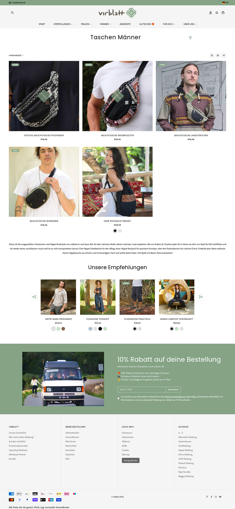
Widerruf (126, 441)
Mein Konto (70, 441)
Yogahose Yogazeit (97, 319)
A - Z (180, 432)
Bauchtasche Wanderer (44, 221)
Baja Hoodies (184, 472)
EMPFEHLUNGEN (62, 24)
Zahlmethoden (72, 432)
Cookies (125, 450)
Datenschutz (128, 437)
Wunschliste (71, 446)
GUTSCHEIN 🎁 (146, 24)
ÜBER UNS (189, 24)
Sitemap (125, 454)
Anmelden (70, 450)
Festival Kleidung (186, 463)
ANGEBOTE (125, 24)
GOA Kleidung (184, 459)
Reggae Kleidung (186, 476)
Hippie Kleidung (185, 450)
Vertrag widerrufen (130, 460)
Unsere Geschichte (17, 432)
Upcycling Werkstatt (18, 450)
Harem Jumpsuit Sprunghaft (176, 319)
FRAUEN (85, 24)
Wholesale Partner (17, 454)
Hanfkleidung (184, 446)
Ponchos (182, 467)
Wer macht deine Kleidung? (21, 437)
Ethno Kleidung (185, 454)
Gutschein (70, 454)
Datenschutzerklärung (175, 396)
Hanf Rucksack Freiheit (117, 221)
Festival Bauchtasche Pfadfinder (44, 135)
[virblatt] (117, 12)
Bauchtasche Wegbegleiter (117, 135)
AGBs (124, 446)
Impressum (127, 432)
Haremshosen (184, 441)
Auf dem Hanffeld (17, 441)
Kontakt (12, 459)
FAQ (67, 459)
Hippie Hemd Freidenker (58, 319)
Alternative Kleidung (187, 437)
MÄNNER (104, 24)
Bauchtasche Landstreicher (191, 135)
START (42, 24)
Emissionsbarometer (18, 446)
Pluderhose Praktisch (137, 319)
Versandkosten (72, 437)
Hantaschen (40, 244)
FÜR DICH (168, 24)
